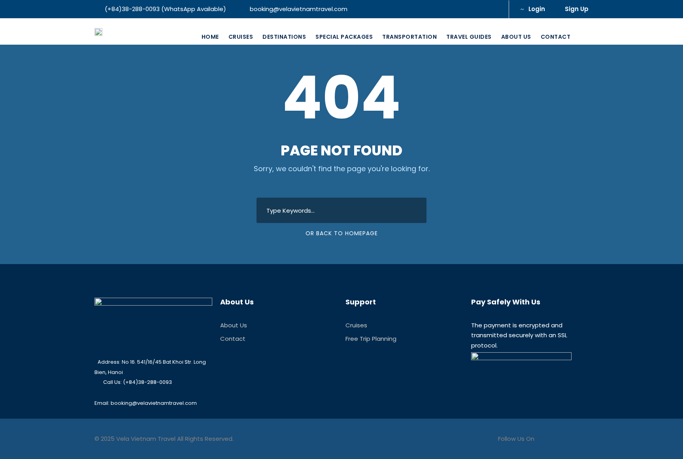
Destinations (284, 37)
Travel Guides (469, 37)
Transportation (409, 37)
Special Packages (344, 37)
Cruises (240, 37)
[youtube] (480, 9)
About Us (516, 37)
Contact (556, 37)
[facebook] (467, 9)
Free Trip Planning (370, 338)
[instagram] (493, 9)
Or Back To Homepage (342, 233)
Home (210, 37)
